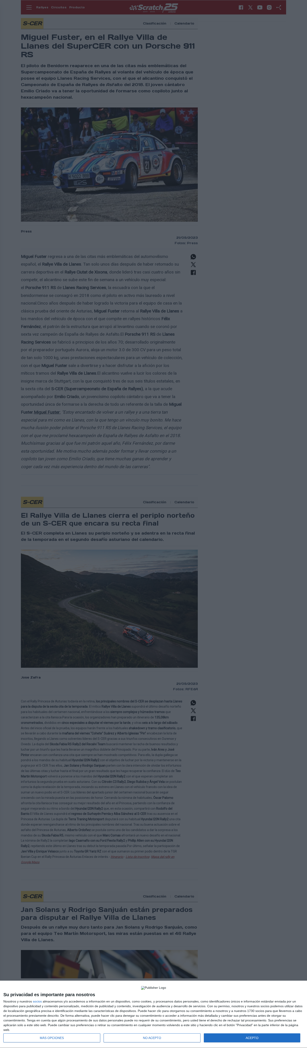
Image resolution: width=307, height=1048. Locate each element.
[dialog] (153, 1014)
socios (37, 1001)
